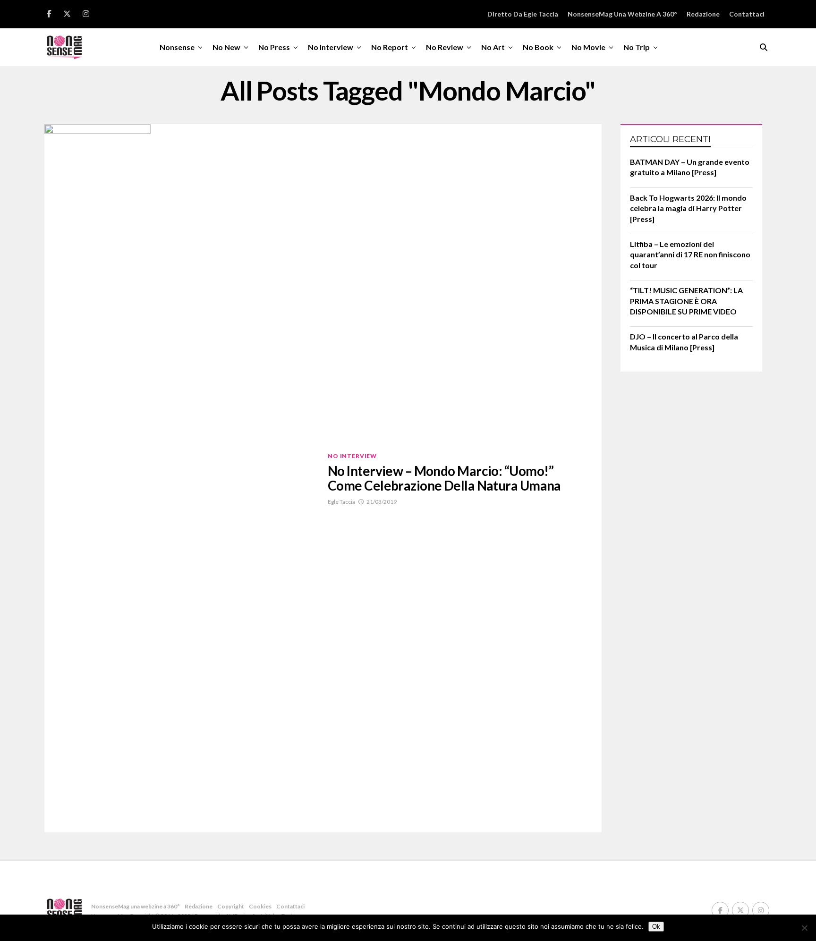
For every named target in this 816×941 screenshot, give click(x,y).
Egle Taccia (341, 501)
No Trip (636, 46)
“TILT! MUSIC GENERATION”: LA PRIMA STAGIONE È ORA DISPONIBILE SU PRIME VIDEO (686, 301)
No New (226, 46)
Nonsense (177, 46)
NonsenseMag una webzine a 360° (622, 14)
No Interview (330, 46)
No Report (389, 46)
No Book (538, 46)
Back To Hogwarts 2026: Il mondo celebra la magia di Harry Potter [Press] (688, 208)
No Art (493, 46)
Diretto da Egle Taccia (522, 14)
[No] (804, 928)
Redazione (703, 14)
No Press (274, 46)
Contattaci (747, 14)
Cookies (260, 906)
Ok (656, 926)
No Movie (588, 46)
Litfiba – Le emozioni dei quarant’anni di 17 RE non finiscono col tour (690, 254)
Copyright (230, 906)
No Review (444, 46)
